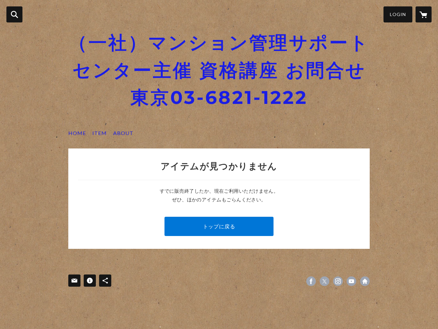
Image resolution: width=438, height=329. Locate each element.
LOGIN (398, 14)
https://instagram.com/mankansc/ (338, 281)
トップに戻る (219, 226)
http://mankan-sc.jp (365, 281)
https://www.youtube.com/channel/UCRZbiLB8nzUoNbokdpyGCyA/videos (351, 281)
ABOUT (123, 133)
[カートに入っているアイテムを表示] (424, 14)
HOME (77, 133)
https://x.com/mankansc (324, 281)
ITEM (99, 133)
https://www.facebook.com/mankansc (311, 281)
